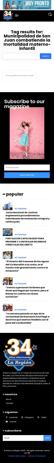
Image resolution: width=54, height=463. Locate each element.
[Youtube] (6, 421)
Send (47, 438)
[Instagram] (22, 417)
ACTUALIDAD (20, 209)
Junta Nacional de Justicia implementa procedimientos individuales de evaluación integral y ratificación (28, 217)
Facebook (13, 417)
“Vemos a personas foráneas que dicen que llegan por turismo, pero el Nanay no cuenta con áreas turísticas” (27, 292)
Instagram (29, 417)
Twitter (43, 417)
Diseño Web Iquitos (17, 456)
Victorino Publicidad (37, 456)
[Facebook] (6, 417)
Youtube (12, 421)
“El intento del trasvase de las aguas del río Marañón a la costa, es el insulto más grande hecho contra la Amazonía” (27, 266)
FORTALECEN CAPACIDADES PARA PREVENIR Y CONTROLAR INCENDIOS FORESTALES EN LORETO (26, 241)
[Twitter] (38, 417)
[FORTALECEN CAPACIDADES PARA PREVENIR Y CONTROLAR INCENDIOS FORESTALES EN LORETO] (7, 232)
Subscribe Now (27, 175)
